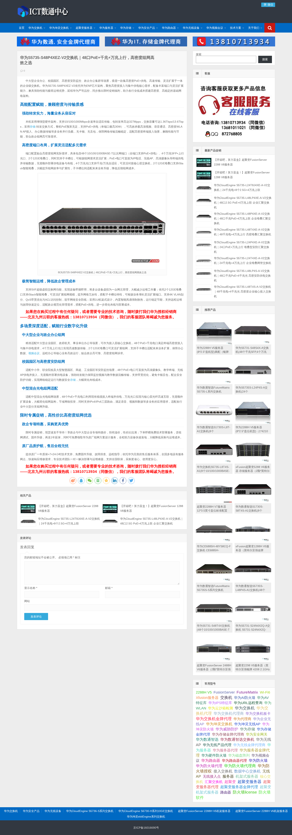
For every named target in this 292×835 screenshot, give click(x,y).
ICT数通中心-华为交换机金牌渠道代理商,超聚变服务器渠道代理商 (43, 11)
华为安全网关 (256, 734)
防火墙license (245, 792)
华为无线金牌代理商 (249, 745)
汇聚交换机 (214, 782)
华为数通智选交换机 (237, 739)
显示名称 (30, 588)
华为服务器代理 (225, 750)
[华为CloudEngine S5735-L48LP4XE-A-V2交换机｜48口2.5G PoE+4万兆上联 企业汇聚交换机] (110, 521)
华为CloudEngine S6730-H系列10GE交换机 (145, 811)
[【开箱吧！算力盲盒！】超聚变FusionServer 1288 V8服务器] (110, 509)
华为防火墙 (258, 760)
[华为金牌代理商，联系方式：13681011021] (234, 45)
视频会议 (34, 353)
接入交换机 (223, 771)
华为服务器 (106, 27)
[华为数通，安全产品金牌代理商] (58, 45)
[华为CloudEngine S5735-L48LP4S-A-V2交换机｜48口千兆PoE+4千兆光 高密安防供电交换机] (204, 273)
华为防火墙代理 (209, 766)
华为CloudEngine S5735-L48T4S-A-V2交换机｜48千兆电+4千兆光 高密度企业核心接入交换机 (242, 291)
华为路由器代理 (234, 760)
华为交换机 (35, 27)
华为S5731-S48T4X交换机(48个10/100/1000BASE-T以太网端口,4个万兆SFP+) (213, 629)
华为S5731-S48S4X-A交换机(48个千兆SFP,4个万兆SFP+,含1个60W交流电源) (252, 351)
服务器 (228, 776)
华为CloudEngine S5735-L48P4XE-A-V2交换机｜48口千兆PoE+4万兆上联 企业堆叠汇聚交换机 (242, 218)
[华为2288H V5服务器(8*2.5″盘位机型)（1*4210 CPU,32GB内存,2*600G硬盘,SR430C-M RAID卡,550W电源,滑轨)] (253, 422)
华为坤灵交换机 (59, 27)
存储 (32, 126)
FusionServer (224, 692)
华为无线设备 (191, 27)
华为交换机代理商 (229, 713)
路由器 (225, 792)
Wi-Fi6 (265, 692)
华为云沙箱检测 (220, 708)
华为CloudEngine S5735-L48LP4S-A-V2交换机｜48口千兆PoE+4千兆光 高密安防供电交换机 (242, 275)
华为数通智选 (207, 739)
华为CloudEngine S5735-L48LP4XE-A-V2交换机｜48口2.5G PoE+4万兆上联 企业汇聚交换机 (243, 202)
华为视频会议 (214, 27)
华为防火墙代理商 (240, 766)
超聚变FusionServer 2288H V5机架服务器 (204, 811)
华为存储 (125, 27)
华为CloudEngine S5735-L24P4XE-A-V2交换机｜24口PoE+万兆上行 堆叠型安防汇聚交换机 (242, 247)
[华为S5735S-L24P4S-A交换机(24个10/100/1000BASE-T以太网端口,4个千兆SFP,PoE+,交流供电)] (253, 383)
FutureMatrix (247, 692)
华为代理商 (242, 719)
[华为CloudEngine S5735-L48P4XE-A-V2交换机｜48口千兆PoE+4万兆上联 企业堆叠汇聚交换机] (204, 216)
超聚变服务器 (84, 27)
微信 (270, 4)
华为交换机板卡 (258, 713)
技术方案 (235, 27)
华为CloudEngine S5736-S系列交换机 (89, 811)
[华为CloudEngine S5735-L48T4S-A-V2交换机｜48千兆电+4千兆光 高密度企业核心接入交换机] (204, 289)
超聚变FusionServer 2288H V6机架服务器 (261, 811)
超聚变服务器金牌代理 (239, 787)
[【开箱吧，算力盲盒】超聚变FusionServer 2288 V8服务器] (28, 509)
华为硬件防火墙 (213, 755)
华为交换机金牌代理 (214, 719)
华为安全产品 (146, 27)
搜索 (198, 54)
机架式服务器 (247, 776)
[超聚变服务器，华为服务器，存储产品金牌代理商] (146, 45)
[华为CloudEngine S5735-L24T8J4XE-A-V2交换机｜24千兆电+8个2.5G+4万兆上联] (28, 521)
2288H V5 (204, 692)
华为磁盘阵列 (239, 755)
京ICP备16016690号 (146, 827)
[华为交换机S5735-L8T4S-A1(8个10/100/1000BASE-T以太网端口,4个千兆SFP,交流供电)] (214, 462)
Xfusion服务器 (207, 698)
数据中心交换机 (247, 771)
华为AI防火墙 (244, 698)
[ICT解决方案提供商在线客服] (234, 138)
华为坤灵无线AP (247, 724)
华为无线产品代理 (217, 745)
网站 (27, 601)
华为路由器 (169, 27)
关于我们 (253, 27)
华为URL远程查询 (248, 703)
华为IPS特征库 (220, 703)
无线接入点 (212, 776)
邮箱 (108, 588)
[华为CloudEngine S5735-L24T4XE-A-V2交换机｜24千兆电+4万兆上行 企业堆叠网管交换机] (204, 261)
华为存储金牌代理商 (228, 734)
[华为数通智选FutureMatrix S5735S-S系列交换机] (214, 581)
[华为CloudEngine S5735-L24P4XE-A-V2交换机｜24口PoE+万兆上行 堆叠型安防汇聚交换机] (204, 245)
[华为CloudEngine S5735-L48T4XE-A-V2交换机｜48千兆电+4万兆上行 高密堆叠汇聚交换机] (204, 232)
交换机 (226, 697)
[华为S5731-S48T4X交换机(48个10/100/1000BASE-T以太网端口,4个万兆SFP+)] (214, 621)
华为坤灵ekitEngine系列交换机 (146, 816)
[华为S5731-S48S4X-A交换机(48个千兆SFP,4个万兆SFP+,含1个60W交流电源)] (253, 343)
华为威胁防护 (227, 729)
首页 (21, 27)
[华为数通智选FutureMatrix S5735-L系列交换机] (214, 383)
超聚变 (230, 782)
